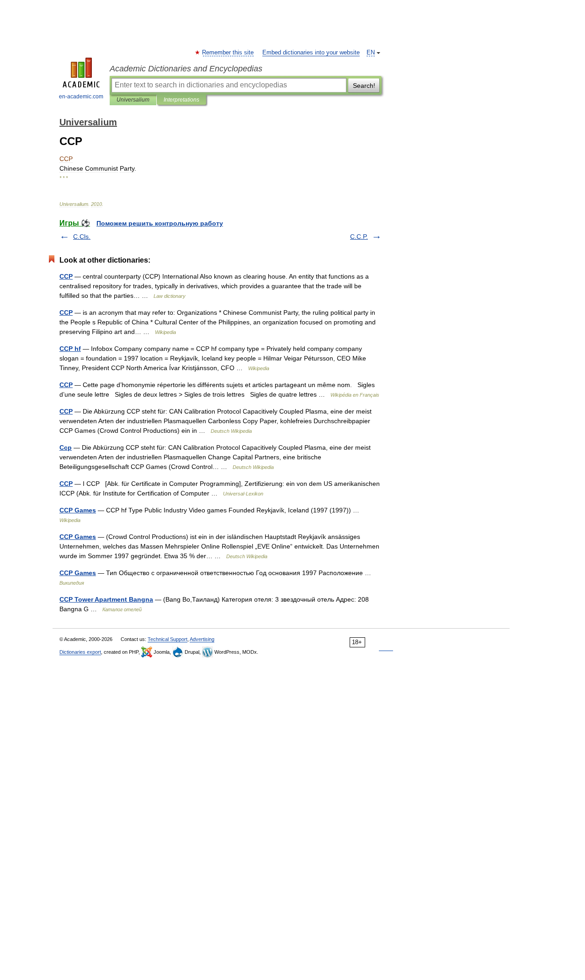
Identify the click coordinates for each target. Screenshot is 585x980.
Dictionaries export (80, 652)
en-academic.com (81, 96)
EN (371, 52)
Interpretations (181, 100)
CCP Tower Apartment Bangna (106, 599)
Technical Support (167, 639)
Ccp (65, 447)
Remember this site (228, 52)
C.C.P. (359, 236)
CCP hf (70, 348)
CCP (66, 276)
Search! (364, 85)
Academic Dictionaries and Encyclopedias (186, 68)
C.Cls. (81, 236)
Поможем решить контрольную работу (159, 223)
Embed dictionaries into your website (311, 52)
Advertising (202, 639)
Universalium (133, 100)
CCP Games (77, 510)
